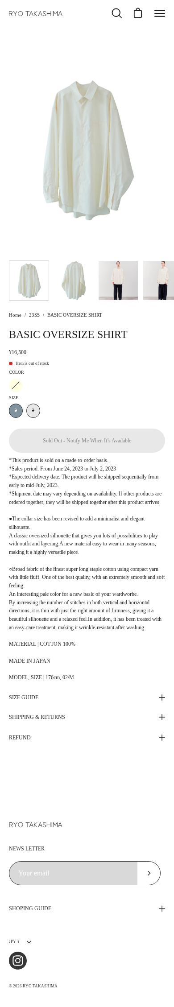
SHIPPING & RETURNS (37, 717)
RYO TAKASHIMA (40, 986)
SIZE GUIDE (23, 697)
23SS (34, 315)
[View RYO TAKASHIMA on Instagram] (18, 961)
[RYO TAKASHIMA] (35, 13)
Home (15, 315)
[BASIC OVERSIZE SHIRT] (29, 280)
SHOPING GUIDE (30, 908)
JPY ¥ (14, 941)
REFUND (20, 738)
